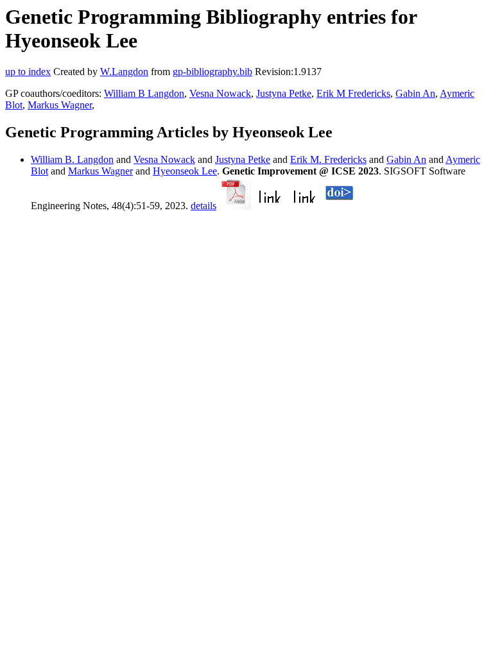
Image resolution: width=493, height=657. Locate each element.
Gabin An (415, 93)
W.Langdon (124, 71)
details (203, 205)
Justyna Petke (283, 93)
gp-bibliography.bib (212, 71)
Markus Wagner (60, 104)
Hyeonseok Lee (185, 171)
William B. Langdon (72, 159)
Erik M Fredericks (353, 93)
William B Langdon (144, 93)
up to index (28, 71)
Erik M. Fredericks (328, 159)
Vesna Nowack (220, 93)
